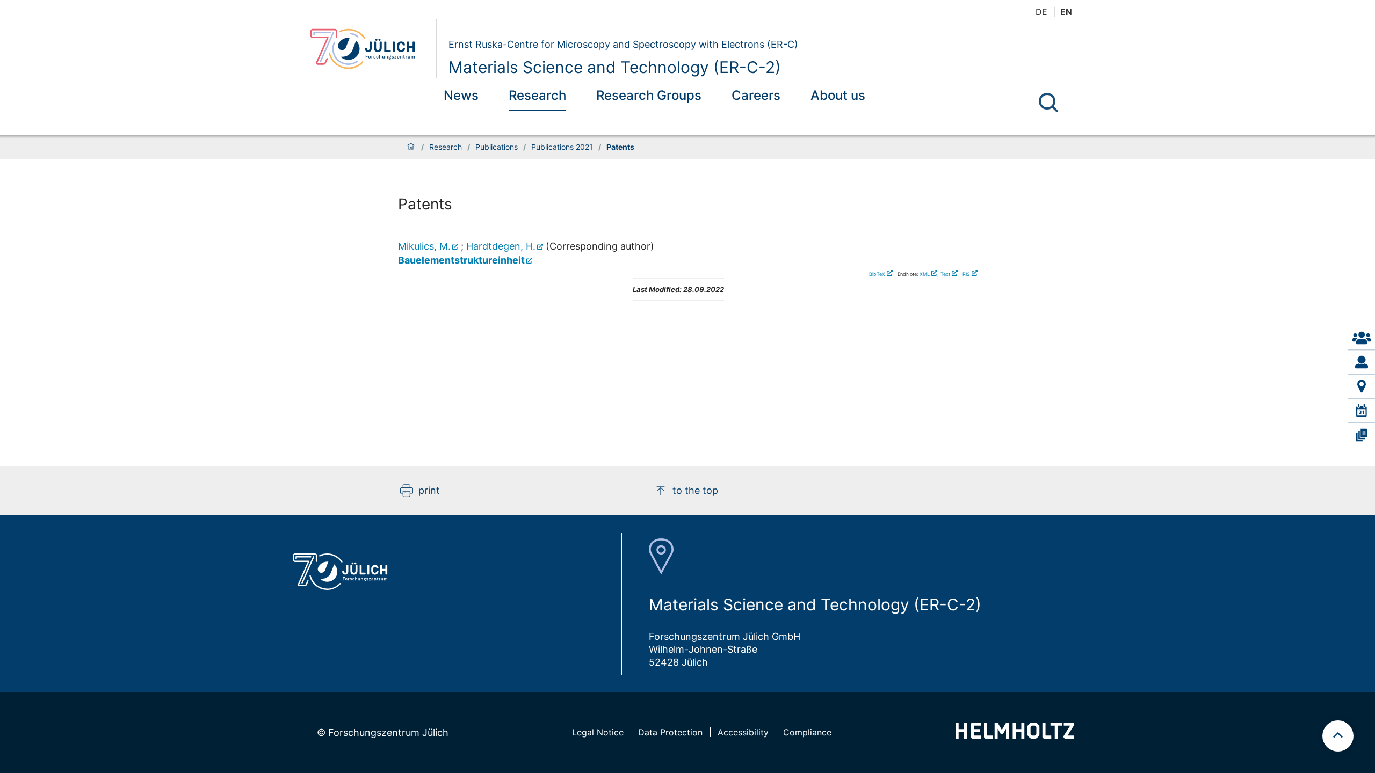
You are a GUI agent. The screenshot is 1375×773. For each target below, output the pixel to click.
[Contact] (1361, 338)
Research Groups (648, 95)
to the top (695, 490)
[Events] (1361, 410)
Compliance (807, 732)
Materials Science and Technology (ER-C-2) (614, 67)
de (1041, 11)
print (429, 490)
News (461, 95)
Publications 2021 (562, 147)
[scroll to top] (1338, 736)
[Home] (411, 147)
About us (837, 95)
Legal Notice (598, 732)
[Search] (1048, 102)
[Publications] (1361, 435)
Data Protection (670, 732)
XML (925, 274)
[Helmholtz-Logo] (1015, 735)
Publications (496, 147)
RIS (966, 274)
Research (537, 95)
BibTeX (877, 274)
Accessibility (743, 732)
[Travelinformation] (1361, 386)
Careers (756, 95)
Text (945, 274)
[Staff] (1361, 362)
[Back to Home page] (369, 48)
